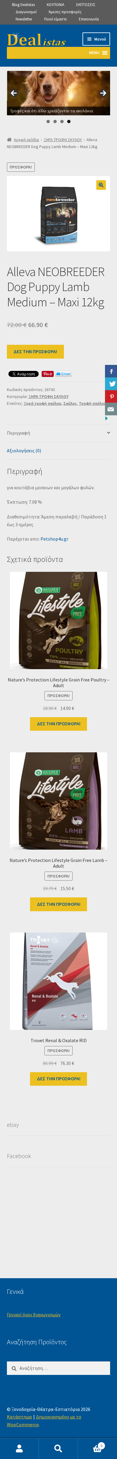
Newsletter (24, 19)
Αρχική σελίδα (26, 139)
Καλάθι (90, 1443)
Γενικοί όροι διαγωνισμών (34, 1315)
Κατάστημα (19, 1417)
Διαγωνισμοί (26, 11)
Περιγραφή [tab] (18, 433)
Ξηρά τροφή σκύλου (42, 403)
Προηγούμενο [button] (14, 93)
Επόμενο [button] (103, 93)
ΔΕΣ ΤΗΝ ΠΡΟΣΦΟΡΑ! (35, 351)
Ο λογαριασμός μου (19, 1449)
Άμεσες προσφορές (65, 11)
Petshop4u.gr (54, 539)
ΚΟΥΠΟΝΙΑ (55, 4)
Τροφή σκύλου (92, 403)
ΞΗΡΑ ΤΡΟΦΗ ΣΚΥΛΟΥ (63, 139)
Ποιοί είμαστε (55, 19)
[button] (101, 185)
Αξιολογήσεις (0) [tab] (24, 450)
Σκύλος (70, 403)
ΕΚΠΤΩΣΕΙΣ (85, 4)
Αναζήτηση (58, 1449)
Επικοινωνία (89, 19)
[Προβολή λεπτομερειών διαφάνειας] (59, 93)
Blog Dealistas (23, 4)
